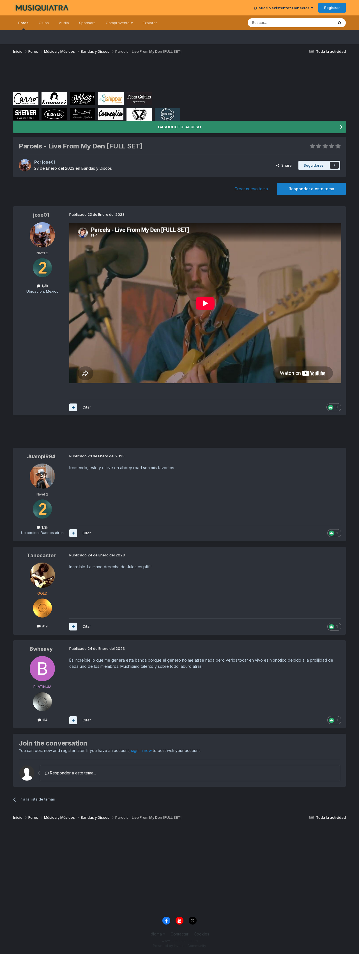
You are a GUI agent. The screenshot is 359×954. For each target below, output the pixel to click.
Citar (86, 407)
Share (285, 165)
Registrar (332, 7)
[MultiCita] (73, 407)
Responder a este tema (311, 188)
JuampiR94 (41, 456)
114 (44, 719)
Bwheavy (41, 649)
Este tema (317, 22)
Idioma (156, 934)
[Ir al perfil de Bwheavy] (42, 668)
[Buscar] (339, 22)
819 (44, 626)
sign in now (141, 750)
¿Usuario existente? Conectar (282, 8)
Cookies (201, 934)
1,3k (44, 285)
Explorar (150, 22)
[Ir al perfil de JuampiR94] (42, 476)
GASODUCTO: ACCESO (179, 127)
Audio (64, 22)
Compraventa (118, 22)
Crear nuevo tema (251, 188)
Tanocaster (41, 555)
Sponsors (87, 22)
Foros (23, 22)
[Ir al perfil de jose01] (25, 165)
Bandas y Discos (96, 168)
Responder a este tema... (72, 772)
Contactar (179, 934)
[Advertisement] (115, 75)
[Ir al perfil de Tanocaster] (42, 575)
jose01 (48, 162)
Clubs (44, 22)
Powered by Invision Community (179, 946)
